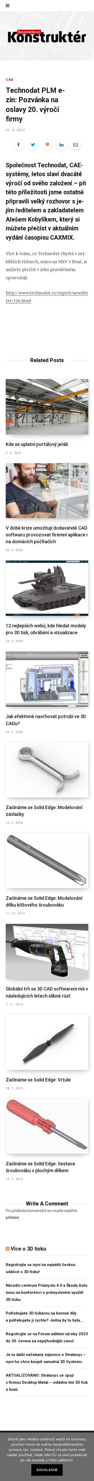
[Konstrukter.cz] (47, 36)
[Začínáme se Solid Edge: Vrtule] (47, 1042)
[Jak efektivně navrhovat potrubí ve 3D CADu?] (47, 679)
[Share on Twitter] (32, 144)
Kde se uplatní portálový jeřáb (37, 444)
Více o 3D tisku (28, 1249)
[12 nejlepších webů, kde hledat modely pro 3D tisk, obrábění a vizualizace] (47, 588)
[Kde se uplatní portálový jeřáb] (47, 406)
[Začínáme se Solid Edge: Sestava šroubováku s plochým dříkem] (47, 1126)
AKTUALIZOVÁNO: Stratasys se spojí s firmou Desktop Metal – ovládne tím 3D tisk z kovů (47, 1382)
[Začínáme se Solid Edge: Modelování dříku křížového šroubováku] (47, 860)
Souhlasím (47, 1470)
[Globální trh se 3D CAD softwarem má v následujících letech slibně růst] (47, 951)
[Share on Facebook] (18, 144)
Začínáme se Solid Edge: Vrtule (38, 1080)
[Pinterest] (47, 144)
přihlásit (12, 1217)
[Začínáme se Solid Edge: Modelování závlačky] (47, 770)
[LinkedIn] (61, 144)
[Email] (75, 144)
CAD (10, 80)
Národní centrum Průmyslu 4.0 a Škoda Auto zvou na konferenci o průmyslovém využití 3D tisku (46, 1292)
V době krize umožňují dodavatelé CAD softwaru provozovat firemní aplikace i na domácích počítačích (46, 534)
